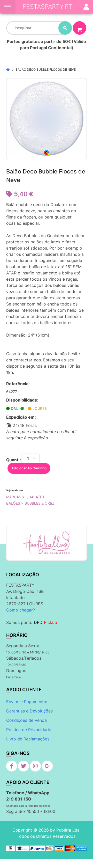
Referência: (18, 383)
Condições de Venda (26, 720)
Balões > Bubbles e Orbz (30, 503)
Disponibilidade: (22, 400)
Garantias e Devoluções (29, 711)
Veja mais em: (15, 490)
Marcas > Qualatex (25, 497)
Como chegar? (20, 610)
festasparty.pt (47, 6)
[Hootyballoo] (46, 543)
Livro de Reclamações (27, 738)
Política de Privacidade (28, 729)
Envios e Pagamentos (27, 701)
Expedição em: (21, 417)
